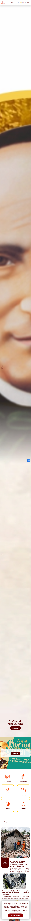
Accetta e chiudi (15, 915)
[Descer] (2, 554)
